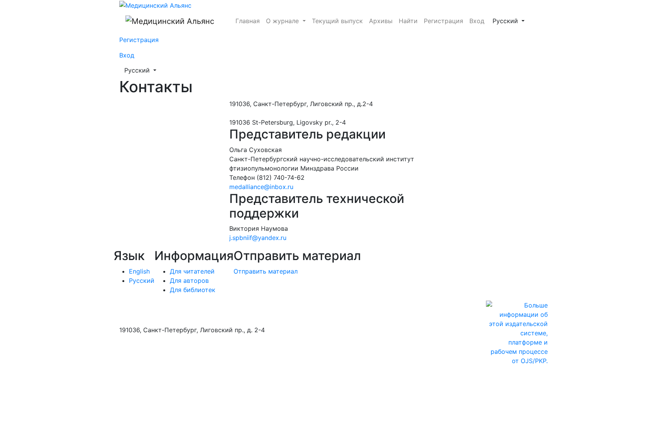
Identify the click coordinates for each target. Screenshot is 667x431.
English (139, 271)
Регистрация (443, 21)
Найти (408, 21)
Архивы (381, 21)
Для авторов (189, 280)
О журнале (283, 21)
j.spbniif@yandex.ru (257, 238)
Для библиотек (192, 290)
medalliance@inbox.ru (261, 187)
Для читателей (192, 271)
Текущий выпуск (337, 21)
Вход (476, 21)
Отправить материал (266, 271)
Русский (511, 21)
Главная (247, 21)
